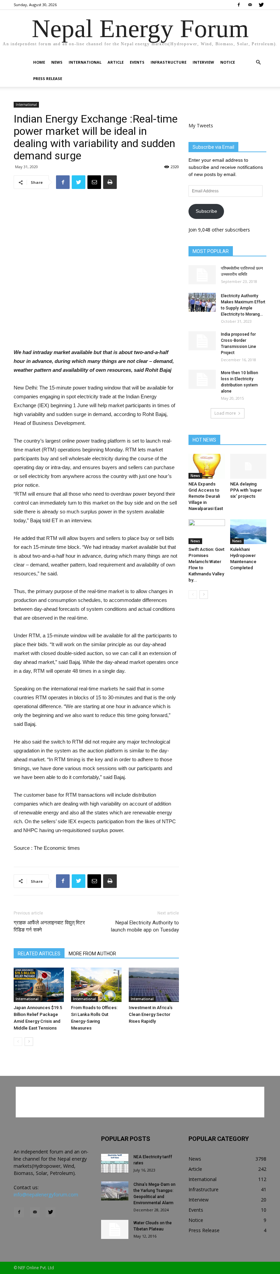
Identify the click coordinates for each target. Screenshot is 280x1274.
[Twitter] (261, 5)
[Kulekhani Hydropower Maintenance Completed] (248, 531)
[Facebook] (239, 5)
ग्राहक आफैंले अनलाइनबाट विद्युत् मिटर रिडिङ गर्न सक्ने (49, 926)
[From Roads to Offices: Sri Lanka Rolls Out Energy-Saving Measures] (96, 985)
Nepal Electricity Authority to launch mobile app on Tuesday (145, 926)
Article (116, 62)
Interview (203, 62)
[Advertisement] (96, 330)
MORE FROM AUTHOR (92, 953)
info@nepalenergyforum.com (46, 1194)
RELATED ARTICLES (39, 953)
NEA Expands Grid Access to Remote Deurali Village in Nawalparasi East (205, 496)
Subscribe (206, 211)
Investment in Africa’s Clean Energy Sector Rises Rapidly (150, 1014)
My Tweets (200, 125)
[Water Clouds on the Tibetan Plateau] (114, 1229)
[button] (258, 62)
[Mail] (250, 5)
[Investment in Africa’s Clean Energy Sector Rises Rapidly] (154, 985)
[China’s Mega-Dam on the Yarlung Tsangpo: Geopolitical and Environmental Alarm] (114, 1190)
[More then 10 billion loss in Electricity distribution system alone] (202, 379)
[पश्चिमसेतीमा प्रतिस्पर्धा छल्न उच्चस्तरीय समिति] (202, 274)
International (85, 62)
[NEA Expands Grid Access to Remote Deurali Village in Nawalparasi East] (206, 466)
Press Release (47, 78)
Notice (227, 62)
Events (137, 62)
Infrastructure (168, 62)
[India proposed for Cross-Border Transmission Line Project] (202, 340)
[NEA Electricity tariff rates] (114, 1163)
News (56, 62)
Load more (225, 413)
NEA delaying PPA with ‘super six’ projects (246, 490)
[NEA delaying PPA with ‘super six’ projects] (248, 466)
